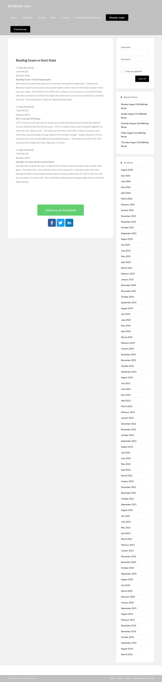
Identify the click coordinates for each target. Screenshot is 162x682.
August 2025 (127, 239)
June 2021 (126, 521)
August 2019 (127, 614)
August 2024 (127, 308)
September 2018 (129, 643)
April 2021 (126, 533)
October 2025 (127, 227)
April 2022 (126, 470)
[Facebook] (52, 223)
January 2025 (127, 279)
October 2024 (127, 297)
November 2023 (128, 360)
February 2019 (128, 620)
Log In (142, 79)
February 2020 (128, 596)
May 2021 (126, 527)
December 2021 (128, 487)
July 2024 (125, 314)
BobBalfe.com (19, 5)
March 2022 (126, 475)
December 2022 (128, 423)
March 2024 (126, 337)
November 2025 (128, 222)
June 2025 (126, 250)
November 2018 (128, 631)
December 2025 (128, 216)
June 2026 (126, 181)
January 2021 (127, 550)
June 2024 (126, 320)
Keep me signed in (134, 71)
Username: (126, 47)
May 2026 (126, 187)
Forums (150, 678)
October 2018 (127, 637)
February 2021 (128, 545)
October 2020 (127, 568)
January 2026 (127, 210)
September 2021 (129, 504)
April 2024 (126, 331)
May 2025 (126, 256)
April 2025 (126, 262)
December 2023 (128, 354)
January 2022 (127, 481)
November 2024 (128, 291)
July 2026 (125, 175)
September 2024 (129, 302)
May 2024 (126, 325)
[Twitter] (61, 223)
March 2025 (126, 268)
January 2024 (127, 348)
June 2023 (126, 389)
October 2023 (127, 366)
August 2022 (127, 446)
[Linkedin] (69, 223)
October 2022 (127, 435)
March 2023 (126, 406)
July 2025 (125, 245)
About (120, 678)
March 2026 (126, 198)
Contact (128, 678)
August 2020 (127, 579)
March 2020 (126, 591)
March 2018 (126, 654)
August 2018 (127, 648)
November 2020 (128, 562)
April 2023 (126, 400)
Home (112, 678)
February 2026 (128, 204)
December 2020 (128, 556)
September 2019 (129, 608)
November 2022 (128, 429)
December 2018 (128, 625)
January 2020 (127, 602)
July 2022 (125, 452)
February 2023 (128, 412)
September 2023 (129, 371)
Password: (125, 59)
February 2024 (128, 343)
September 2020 (129, 573)
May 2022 (126, 464)
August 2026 (127, 170)
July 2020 (125, 585)
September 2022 (129, 441)
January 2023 (127, 418)
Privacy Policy (139, 678)
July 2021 (125, 516)
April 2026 (126, 193)
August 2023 (127, 377)
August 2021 (127, 510)
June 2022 (126, 458)
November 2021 (128, 493)
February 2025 (128, 273)
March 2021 (126, 539)
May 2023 (126, 395)
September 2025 (129, 233)
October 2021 (127, 498)
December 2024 (128, 285)
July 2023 (125, 383)
